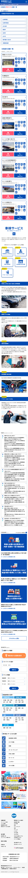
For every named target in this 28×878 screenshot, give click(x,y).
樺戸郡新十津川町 (7, 39)
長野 (23, 702)
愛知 (16, 708)
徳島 (23, 719)
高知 (16, 721)
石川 (16, 702)
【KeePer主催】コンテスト (18, 836)
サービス (4, 684)
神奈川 (7, 708)
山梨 (16, 700)
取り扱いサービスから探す (5, 826)
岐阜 (16, 710)
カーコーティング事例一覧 (5, 837)
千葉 (4, 710)
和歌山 (8, 719)
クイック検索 (3, 823)
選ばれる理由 (4, 841)
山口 (20, 719)
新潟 (19, 700)
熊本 (10, 727)
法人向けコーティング (18, 844)
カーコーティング (17, 826)
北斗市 (4, 36)
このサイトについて (9, 867)
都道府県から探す (4, 825)
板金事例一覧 (3, 836)
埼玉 (11, 708)
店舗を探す (3, 820)
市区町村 (4, 681)
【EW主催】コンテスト (17, 837)
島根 (16, 719)
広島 (16, 718)
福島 (10, 702)
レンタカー (16, 831)
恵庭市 (4, 29)
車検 (15, 825)
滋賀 (4, 719)
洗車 (15, 828)
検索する (14, 670)
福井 (20, 702)
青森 (11, 700)
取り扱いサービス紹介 (18, 820)
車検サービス (6, 4)
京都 (10, 718)
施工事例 (3, 834)
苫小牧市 (5, 26)
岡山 (19, 718)
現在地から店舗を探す (15, 656)
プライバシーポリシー (17, 867)
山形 (7, 702)
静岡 (19, 708)
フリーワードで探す (4, 822)
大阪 (4, 718)
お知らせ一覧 (3, 846)
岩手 (4, 702)
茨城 (7, 710)
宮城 (8, 700)
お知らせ (3, 844)
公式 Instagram (19, 848)
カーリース (16, 829)
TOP (1, 4)
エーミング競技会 (17, 839)
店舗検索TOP (5, 10)
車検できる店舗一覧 (12, 4)
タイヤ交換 (16, 823)
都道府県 (4, 678)
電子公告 (2, 867)
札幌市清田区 (6, 23)
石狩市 (4, 33)
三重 (22, 708)
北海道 (4, 700)
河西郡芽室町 (6, 43)
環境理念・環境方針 (13, 868)
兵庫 (7, 718)
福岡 (4, 727)
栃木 (10, 710)
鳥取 (22, 718)
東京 (4, 708)
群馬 (4, 711)
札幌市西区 (5, 19)
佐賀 (7, 727)
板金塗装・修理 (16, 822)
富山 (22, 700)
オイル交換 (16, 832)
